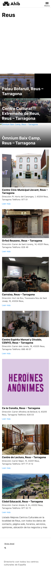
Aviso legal (9, 544)
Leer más (6, 203)
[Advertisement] (25, 47)
